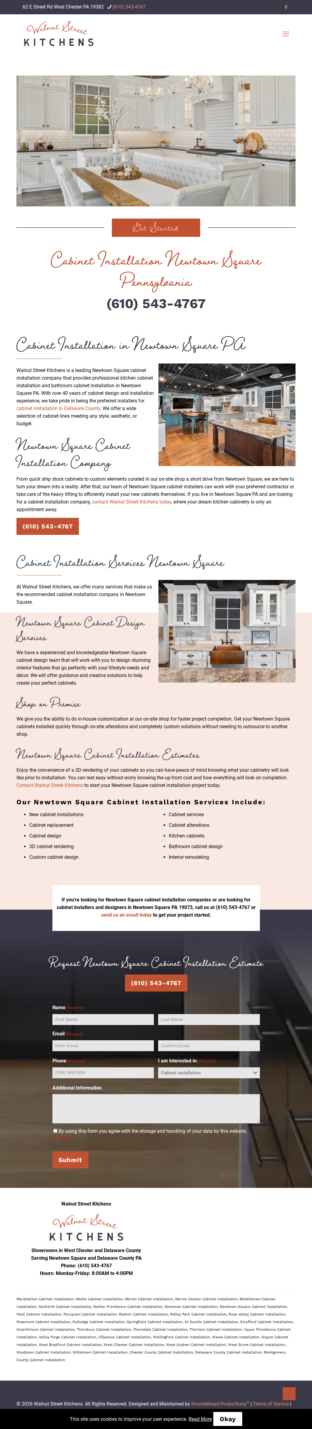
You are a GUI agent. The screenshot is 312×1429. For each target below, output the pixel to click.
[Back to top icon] (289, 1393)
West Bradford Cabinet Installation (70, 1345)
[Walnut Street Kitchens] (58, 34)
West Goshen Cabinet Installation (196, 1345)
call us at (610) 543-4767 (222, 907)
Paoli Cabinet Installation (38, 1314)
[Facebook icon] (286, 7)
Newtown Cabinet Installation (191, 1306)
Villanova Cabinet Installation (124, 1337)
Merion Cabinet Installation (149, 1299)
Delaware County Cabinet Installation (228, 1352)
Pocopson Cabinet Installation (90, 1314)
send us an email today (126, 915)
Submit (70, 1160)
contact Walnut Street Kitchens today (131, 502)
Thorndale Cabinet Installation (160, 1329)
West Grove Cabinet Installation (256, 1345)
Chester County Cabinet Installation (161, 1352)
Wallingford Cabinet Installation (181, 1337)
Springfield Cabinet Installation (155, 1322)
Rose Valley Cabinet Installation (257, 1314)
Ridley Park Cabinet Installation (198, 1314)
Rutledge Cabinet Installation (99, 1322)
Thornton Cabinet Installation (216, 1329)
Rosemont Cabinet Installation (43, 1322)
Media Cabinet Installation (99, 1299)
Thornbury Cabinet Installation (104, 1329)
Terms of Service (271, 1404)
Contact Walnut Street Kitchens (49, 785)
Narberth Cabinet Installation (65, 1306)
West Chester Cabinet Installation (134, 1345)
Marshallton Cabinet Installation (45, 1299)
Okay (228, 1419)
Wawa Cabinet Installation (235, 1337)
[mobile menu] (286, 34)
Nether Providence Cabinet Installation (127, 1306)
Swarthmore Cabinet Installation (45, 1329)
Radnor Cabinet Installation (143, 1314)
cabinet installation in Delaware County (58, 408)
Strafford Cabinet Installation (266, 1322)
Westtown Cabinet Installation (43, 1352)
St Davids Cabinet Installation (211, 1322)
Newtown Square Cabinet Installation (253, 1306)
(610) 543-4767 (129, 7)
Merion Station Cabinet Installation (206, 1299)
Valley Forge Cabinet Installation (67, 1337)
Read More (200, 1419)
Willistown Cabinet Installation (100, 1352)
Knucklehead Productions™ (220, 1404)
